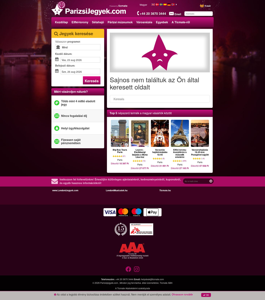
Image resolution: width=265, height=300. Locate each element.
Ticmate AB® (166, 282)
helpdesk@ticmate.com (152, 279)
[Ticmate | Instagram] (136, 269)
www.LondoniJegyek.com (65, 190)
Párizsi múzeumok (120, 22)
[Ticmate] (119, 5)
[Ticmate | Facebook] (128, 269)
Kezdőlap (61, 22)
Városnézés (144, 22)
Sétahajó (98, 22)
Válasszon (67, 41)
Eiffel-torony (80, 22)
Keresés (92, 80)
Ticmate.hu (165, 190)
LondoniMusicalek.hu (116, 190)
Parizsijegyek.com (109, 282)
